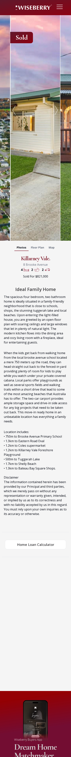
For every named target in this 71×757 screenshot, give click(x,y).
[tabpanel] (35, 127)
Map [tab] (52, 247)
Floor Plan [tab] (37, 247)
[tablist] (35, 248)
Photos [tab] (21, 247)
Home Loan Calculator (35, 544)
